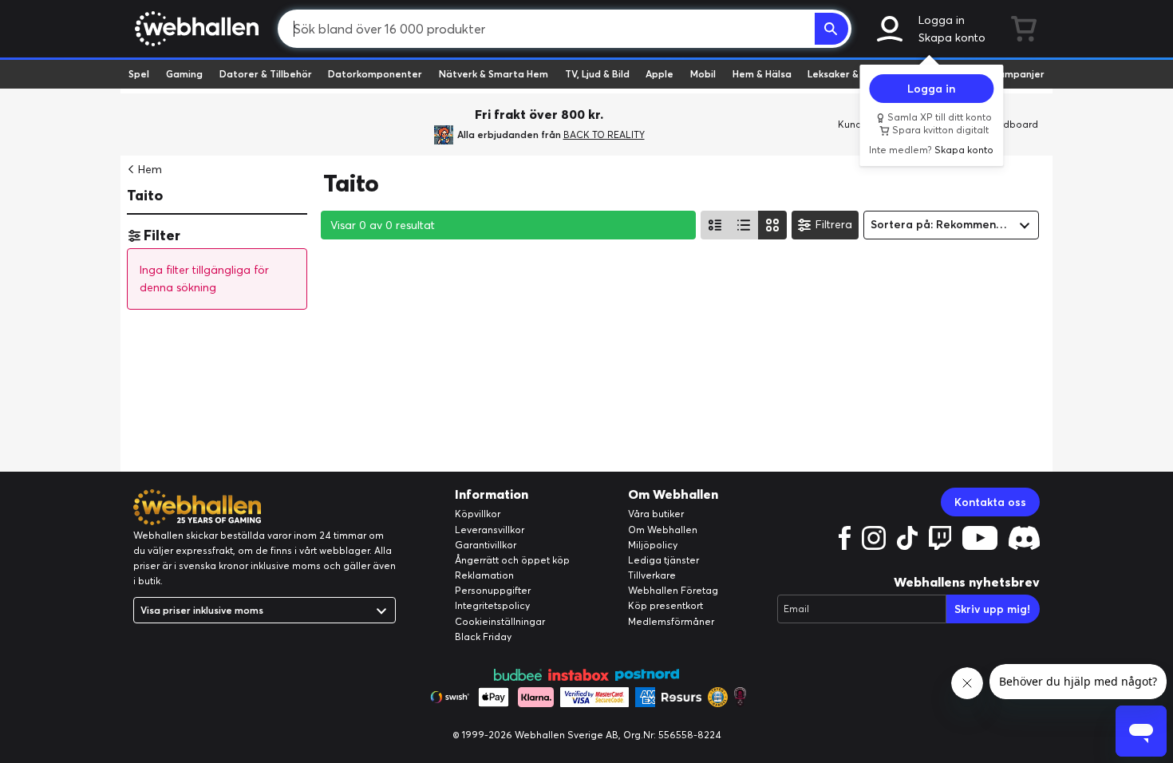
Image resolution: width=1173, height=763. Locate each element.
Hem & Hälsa (762, 74)
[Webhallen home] (194, 28)
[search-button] (831, 29)
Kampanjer (1018, 74)
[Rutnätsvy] (772, 225)
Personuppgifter (493, 590)
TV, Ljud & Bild (597, 74)
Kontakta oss (990, 502)
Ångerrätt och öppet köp (512, 560)
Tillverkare (652, 575)
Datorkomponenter (375, 74)
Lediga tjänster (663, 560)
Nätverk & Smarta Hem (493, 74)
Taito (145, 195)
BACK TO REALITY (604, 134)
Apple (659, 74)
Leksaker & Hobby (849, 74)
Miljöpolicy (652, 545)
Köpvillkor (477, 514)
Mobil (703, 74)
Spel (138, 74)
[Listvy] (715, 225)
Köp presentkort (665, 605)
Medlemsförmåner (671, 621)
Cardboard (1012, 124)
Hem (150, 169)
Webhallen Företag (673, 590)
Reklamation (484, 575)
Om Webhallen (662, 530)
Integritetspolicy (492, 605)
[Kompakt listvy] (743, 225)
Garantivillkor (485, 545)
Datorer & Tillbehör (265, 74)
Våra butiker (656, 514)
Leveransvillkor (489, 530)
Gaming (184, 74)
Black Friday (483, 636)
